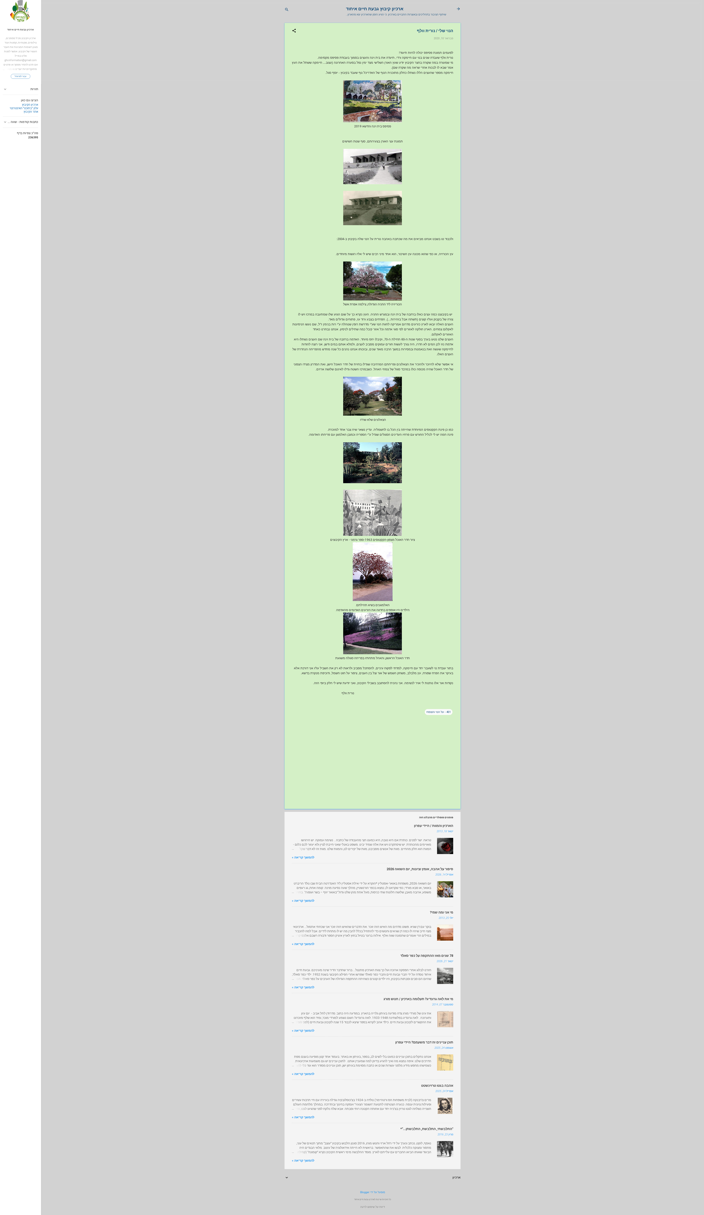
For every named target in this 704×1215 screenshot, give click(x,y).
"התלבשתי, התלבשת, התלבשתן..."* (426, 1129)
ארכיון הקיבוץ (30, 104)
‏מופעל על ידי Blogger (372, 1192)
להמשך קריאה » (303, 857)
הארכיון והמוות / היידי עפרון (433, 826)
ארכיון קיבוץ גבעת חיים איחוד (374, 8)
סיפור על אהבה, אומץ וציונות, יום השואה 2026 (420, 869)
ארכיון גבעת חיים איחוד (20, 29)
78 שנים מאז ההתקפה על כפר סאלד (426, 956)
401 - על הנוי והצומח (438, 712)
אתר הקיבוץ (31, 111)
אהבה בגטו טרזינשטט (437, 1085)
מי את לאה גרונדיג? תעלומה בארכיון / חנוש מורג (418, 999)
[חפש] (287, 10)
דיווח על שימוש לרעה (372, 1207)
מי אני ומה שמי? (441, 912)
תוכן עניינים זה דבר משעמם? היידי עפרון (424, 1042)
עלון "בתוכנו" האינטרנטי (24, 108)
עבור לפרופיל (20, 76)
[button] (294, 31)
